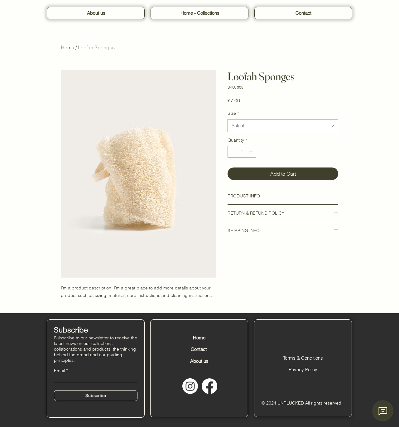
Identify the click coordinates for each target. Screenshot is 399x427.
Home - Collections (199, 13)
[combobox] (283, 125)
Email (59, 370)
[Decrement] (232, 151)
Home (67, 47)
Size (233, 113)
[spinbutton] (242, 151)
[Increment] (251, 151)
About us (96, 13)
